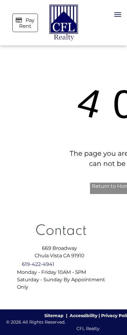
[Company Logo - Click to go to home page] (63, 8)
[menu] (118, 14)
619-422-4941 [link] (38, 264)
